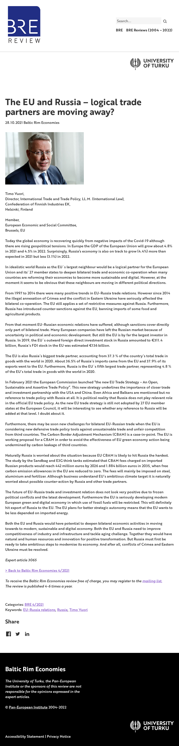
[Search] (165, 20)
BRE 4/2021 (34, 604)
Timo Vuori (78, 609)
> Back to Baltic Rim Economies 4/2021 (37, 570)
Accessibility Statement (24, 736)
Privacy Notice (59, 736)
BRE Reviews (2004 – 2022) (149, 30)
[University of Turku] (152, 731)
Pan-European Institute (28, 707)
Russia (62, 609)
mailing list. (152, 581)
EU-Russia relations (39, 609)
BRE (119, 30)
